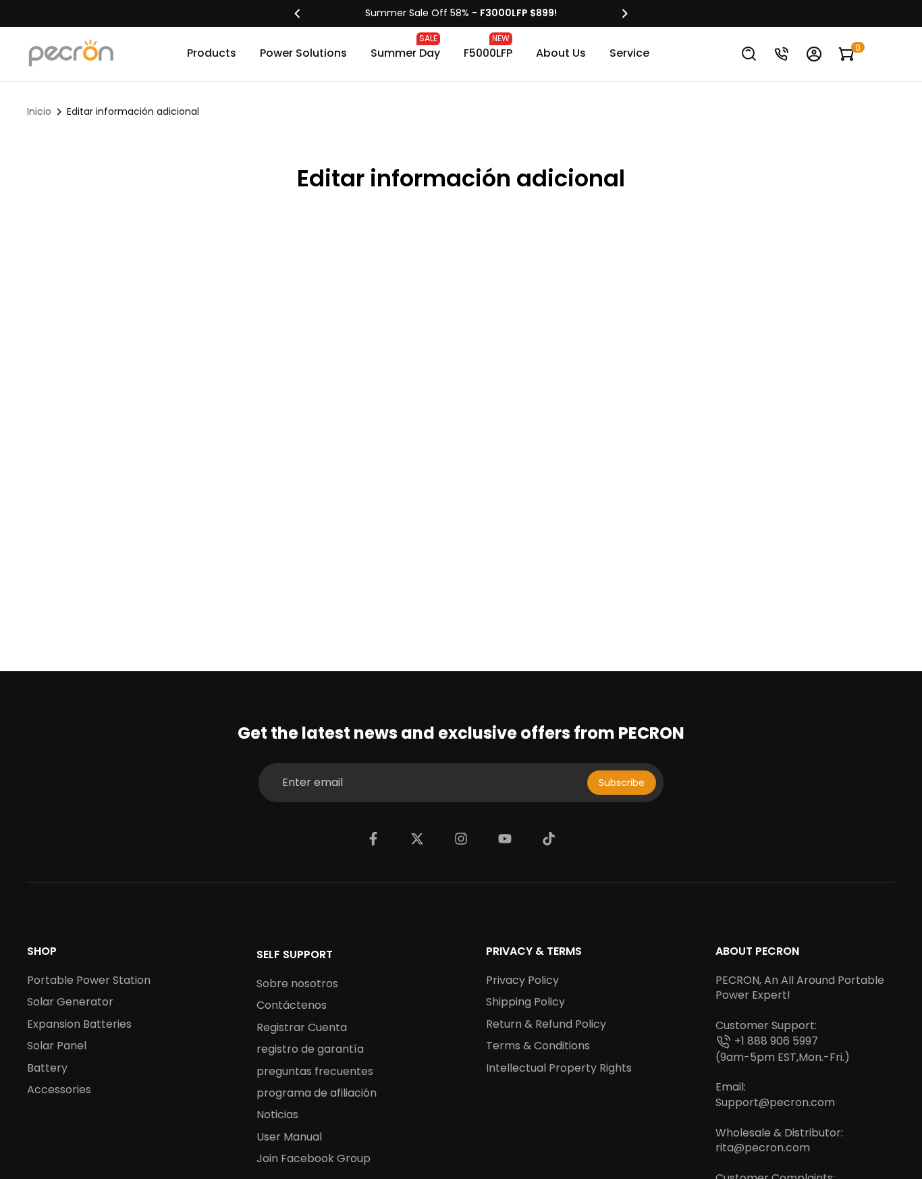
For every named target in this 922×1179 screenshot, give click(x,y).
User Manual (289, 1137)
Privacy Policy (522, 980)
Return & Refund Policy (546, 1024)
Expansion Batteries (79, 1024)
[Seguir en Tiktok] (548, 839)
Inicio (39, 111)
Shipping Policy (525, 1002)
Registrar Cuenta (301, 1027)
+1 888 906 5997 (776, 1041)
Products (211, 53)
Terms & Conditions (538, 1046)
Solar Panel (56, 1046)
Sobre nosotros (297, 983)
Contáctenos (291, 1005)
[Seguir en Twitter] (417, 839)
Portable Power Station (89, 980)
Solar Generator (70, 1002)
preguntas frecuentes (314, 1071)
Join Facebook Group (313, 1158)
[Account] (814, 54)
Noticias (277, 1114)
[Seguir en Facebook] (373, 839)
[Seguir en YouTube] (505, 839)
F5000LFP (488, 46)
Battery (47, 1068)
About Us (561, 53)
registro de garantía (310, 1049)
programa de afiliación (316, 1093)
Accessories (59, 1089)
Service (629, 53)
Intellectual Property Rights (559, 1068)
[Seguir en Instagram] (461, 839)
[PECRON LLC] (461, 13)
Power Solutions (303, 53)
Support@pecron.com (775, 1102)
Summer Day (405, 46)
